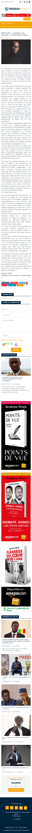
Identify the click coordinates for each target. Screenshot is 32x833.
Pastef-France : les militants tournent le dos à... (15, 768)
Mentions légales (9, 827)
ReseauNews (26, 830)
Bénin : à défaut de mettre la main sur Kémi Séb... (15, 738)
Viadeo (20, 285)
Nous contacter (16, 790)
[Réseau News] (16, 8)
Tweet (23, 283)
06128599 (16, 783)
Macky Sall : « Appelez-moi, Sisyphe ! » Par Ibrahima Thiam (16, 26)
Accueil (3, 23)
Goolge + (14, 283)
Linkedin (12, 285)
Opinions (9, 23)
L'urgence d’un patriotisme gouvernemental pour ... (16, 677)
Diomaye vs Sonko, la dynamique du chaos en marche (16, 708)
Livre (16, 827)
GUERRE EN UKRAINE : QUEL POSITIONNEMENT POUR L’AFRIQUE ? (12, 379)
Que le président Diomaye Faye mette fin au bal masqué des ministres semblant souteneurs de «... (16, 641)
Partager (5, 283)
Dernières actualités (10, 617)
